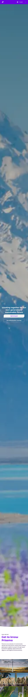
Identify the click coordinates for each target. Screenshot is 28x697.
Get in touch (14, 316)
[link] (3, 2)
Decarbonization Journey (14, 320)
